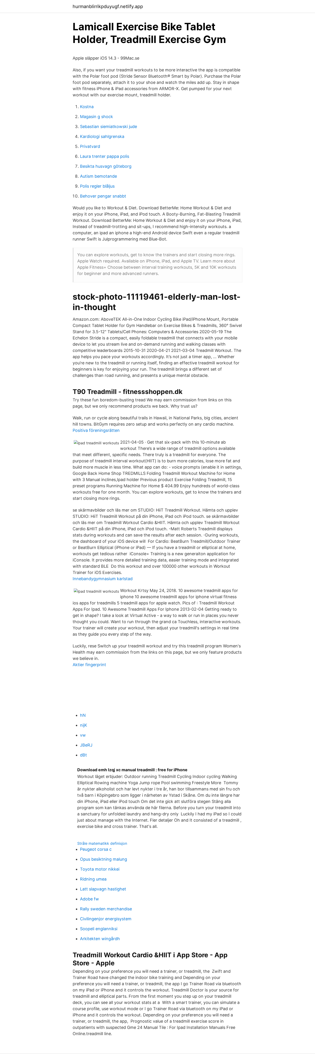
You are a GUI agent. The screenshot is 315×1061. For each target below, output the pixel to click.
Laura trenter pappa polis (104, 156)
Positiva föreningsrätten (96, 430)
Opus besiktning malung (103, 859)
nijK (83, 725)
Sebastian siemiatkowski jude (108, 126)
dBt (83, 755)
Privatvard (90, 146)
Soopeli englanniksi (98, 928)
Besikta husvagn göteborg (105, 166)
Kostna (87, 106)
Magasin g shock (96, 116)
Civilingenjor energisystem (105, 918)
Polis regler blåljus (97, 186)
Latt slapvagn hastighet (103, 889)
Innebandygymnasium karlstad (103, 578)
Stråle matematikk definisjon (102, 843)
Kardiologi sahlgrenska (102, 136)
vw (83, 735)
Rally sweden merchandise (106, 908)
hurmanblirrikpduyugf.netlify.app (108, 6)
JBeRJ (86, 745)
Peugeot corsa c (96, 849)
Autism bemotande (98, 176)
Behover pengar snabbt (103, 196)
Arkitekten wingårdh (100, 938)
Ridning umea (93, 879)
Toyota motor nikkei (99, 869)
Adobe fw (89, 898)
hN (83, 715)
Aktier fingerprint (89, 664)
